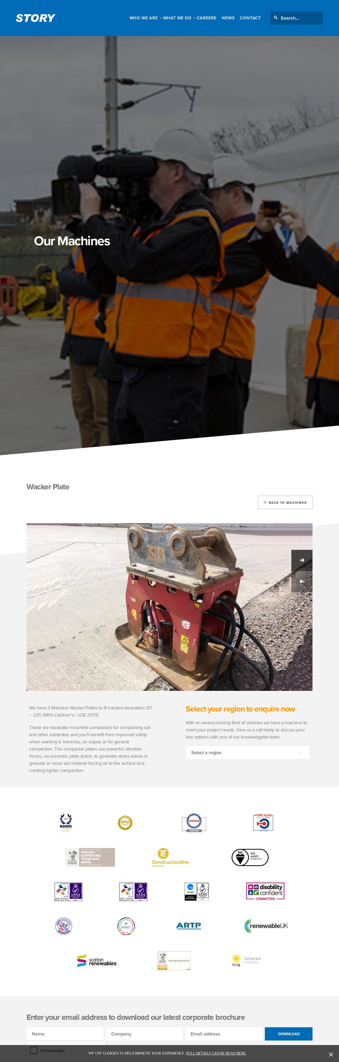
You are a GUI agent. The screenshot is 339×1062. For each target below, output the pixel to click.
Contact (250, 18)
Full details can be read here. (216, 1053)
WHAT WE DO (177, 18)
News (228, 18)
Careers (207, 18)
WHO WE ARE (144, 18)
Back (288, 502)
